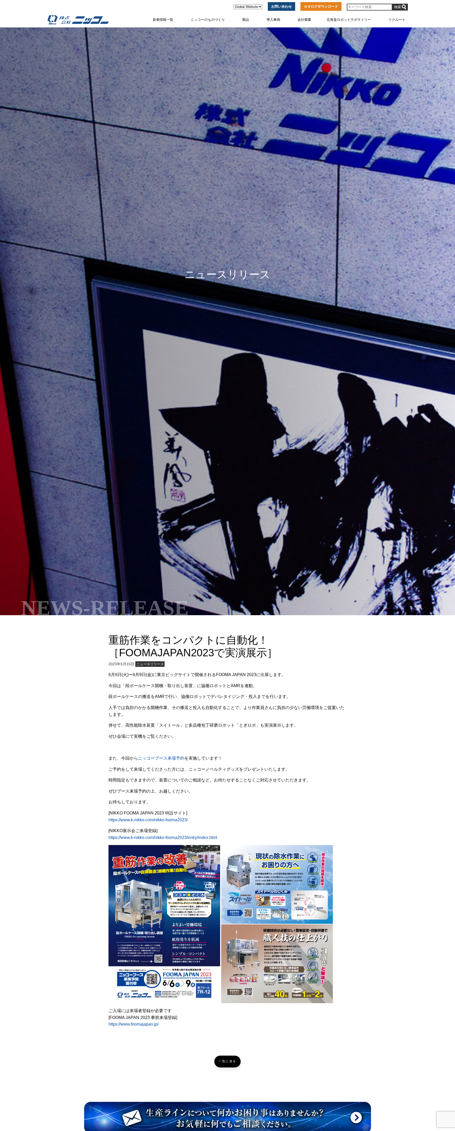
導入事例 (273, 20)
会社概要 (304, 20)
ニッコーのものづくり (208, 20)
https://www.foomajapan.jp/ (133, 1024)
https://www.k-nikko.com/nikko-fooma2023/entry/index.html (162, 837)
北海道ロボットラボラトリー (349, 20)
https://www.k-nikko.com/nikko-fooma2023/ (148, 820)
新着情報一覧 (163, 20)
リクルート (396, 20)
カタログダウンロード (321, 6)
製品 (245, 20)
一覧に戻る (227, 1061)
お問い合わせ (281, 6)
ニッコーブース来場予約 (161, 758)
